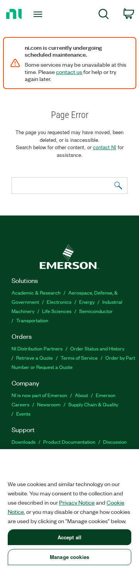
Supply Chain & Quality (93, 404)
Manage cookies (69, 557)
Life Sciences (56, 311)
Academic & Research (36, 292)
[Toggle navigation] (39, 14)
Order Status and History (97, 348)
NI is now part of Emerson (39, 395)
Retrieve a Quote (34, 357)
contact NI (104, 147)
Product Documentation (69, 441)
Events (23, 413)
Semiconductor (96, 311)
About (81, 395)
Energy (87, 301)
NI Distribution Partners (37, 348)
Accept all (69, 537)
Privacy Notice (77, 502)
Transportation (32, 320)
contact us (69, 72)
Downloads (24, 441)
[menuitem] (103, 15)
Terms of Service (79, 357)
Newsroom (49, 404)
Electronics (59, 301)
